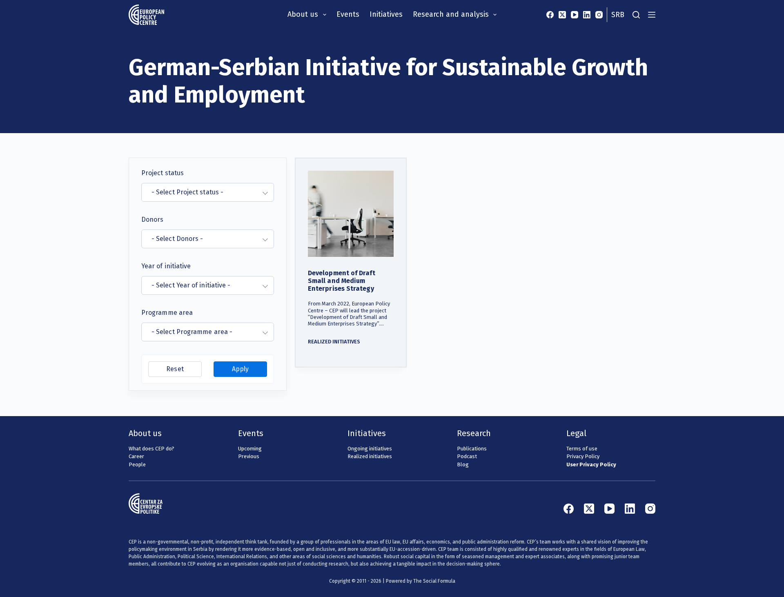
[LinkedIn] (586, 14)
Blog (463, 464)
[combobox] (207, 192)
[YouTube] (574, 14)
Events (347, 14)
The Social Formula (434, 581)
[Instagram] (599, 14)
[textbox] (202, 192)
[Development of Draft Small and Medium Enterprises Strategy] (351, 213)
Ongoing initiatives (369, 449)
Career (136, 456)
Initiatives (386, 14)
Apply (240, 369)
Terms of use (581, 449)
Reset (174, 369)
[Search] (636, 14)
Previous (248, 456)
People (137, 464)
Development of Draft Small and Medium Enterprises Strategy (341, 280)
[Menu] (651, 14)
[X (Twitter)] (562, 14)
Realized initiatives (334, 342)
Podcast (467, 456)
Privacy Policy (582, 456)
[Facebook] (550, 14)
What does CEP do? (151, 449)
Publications (472, 449)
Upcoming (250, 449)
